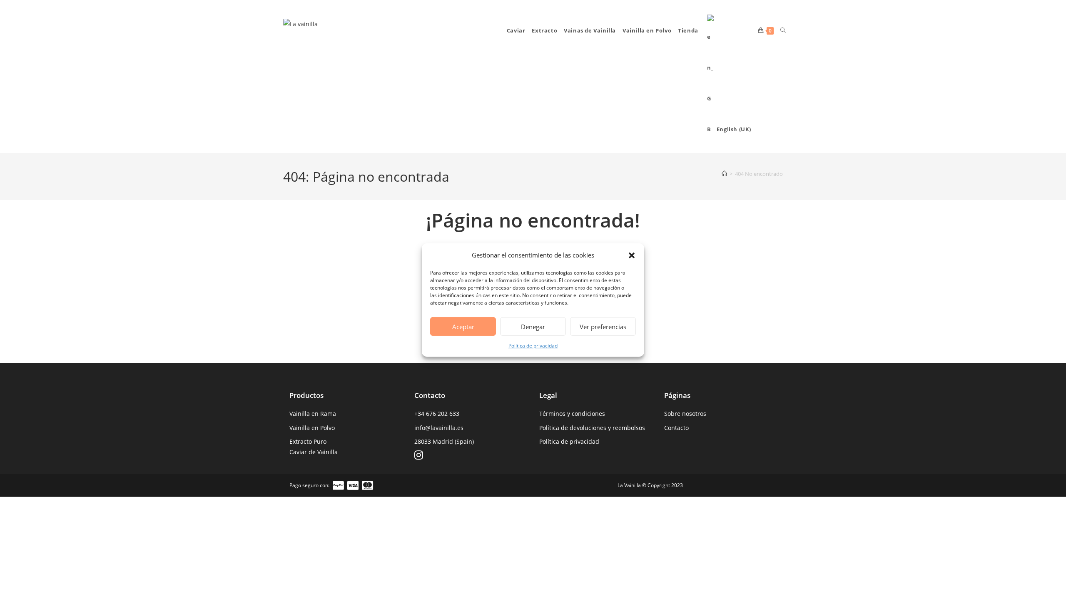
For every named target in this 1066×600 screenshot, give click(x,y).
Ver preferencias (603, 326)
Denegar (533, 326)
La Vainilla (629, 485)
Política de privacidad (533, 345)
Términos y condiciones (572, 414)
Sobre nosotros (685, 414)
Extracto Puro (307, 441)
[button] (632, 255)
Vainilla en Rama (312, 414)
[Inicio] (724, 174)
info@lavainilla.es (438, 428)
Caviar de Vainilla (313, 452)
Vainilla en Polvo (312, 428)
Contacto (676, 428)
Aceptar (463, 326)
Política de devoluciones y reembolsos (592, 428)
